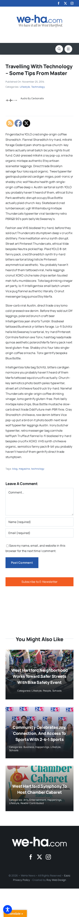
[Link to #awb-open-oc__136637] (59, 49)
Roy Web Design (56, 880)
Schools (57, 690)
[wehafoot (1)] (39, 838)
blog (14, 468)
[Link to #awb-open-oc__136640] (68, 49)
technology (37, 468)
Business (29, 747)
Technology (38, 86)
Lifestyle (25, 86)
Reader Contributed (32, 803)
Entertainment (37, 799)
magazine (24, 468)
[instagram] (72, 3)
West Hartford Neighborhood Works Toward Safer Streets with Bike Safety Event (39, 676)
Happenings (42, 747)
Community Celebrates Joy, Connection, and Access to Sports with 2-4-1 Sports (40, 733)
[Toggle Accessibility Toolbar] (7, 909)
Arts (26, 799)
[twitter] (65, 3)
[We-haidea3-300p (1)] (39, 16)
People (47, 690)
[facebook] (58, 3)
